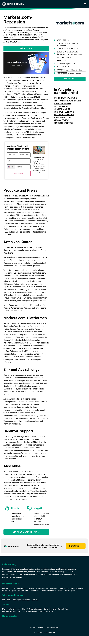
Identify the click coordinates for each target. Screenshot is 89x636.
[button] (85, 4)
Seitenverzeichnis (52, 627)
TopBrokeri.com (15, 4)
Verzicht (33, 627)
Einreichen (18, 174)
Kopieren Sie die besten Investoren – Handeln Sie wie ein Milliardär (44, 546)
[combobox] (11, 167)
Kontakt (41, 627)
